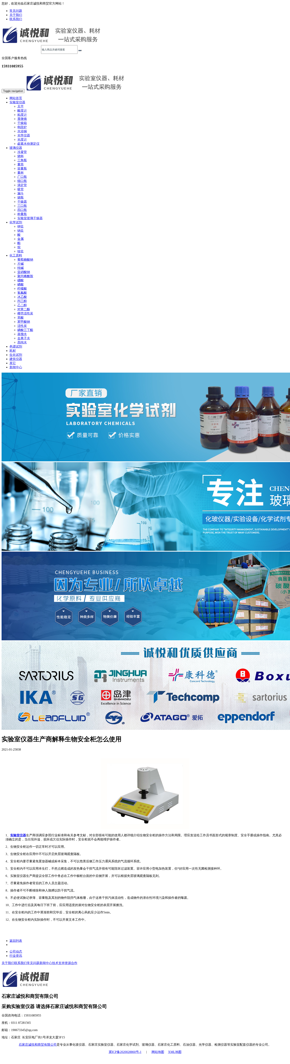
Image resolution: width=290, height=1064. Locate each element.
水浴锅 (22, 131)
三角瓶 (22, 160)
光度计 (22, 139)
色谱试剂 (15, 346)
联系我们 (15, 19)
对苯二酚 (23, 309)
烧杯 (20, 156)
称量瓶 (22, 214)
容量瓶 (22, 168)
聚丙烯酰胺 (25, 276)
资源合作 (71, 963)
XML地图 (174, 1052)
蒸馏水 (22, 334)
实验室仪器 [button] (17, 102)
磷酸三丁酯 (25, 330)
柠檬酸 (22, 288)
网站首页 (15, 98)
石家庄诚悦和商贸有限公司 (38, 1044)
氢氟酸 (22, 292)
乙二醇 (22, 305)
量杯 (20, 172)
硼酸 (20, 280)
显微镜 (22, 118)
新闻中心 (15, 367)
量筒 (20, 164)
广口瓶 (22, 176)
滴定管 (22, 185)
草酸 (20, 317)
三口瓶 (22, 205)
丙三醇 (22, 301)
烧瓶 (20, 197)
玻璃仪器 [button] (15, 147)
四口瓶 (22, 210)
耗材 (12, 350)
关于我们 (15, 15)
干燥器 (22, 201)
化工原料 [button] (15, 255)
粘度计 (22, 114)
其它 (12, 363)
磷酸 (20, 284)
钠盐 (20, 230)
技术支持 (58, 963)
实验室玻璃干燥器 (30, 218)
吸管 (20, 189)
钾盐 (20, 226)
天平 (20, 106)
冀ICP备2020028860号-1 (125, 1052)
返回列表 (15, 940)
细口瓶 (22, 181)
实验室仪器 (18, 835)
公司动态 (15, 951)
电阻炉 (22, 127)
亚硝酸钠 (23, 272)
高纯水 (22, 342)
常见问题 (15, 10)
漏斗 (20, 193)
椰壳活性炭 (25, 313)
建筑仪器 (15, 359)
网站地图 (158, 1052)
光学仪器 (23, 135)
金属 (20, 239)
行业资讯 (15, 955)
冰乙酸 (22, 296)
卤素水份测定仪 (28, 143)
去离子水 (23, 338)
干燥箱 (22, 123)
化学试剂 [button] (15, 222)
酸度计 (22, 110)
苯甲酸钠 (23, 321)
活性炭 (22, 325)
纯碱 (20, 267)
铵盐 (20, 251)
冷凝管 (22, 152)
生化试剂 (15, 354)
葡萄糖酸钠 (25, 259)
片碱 (20, 263)
